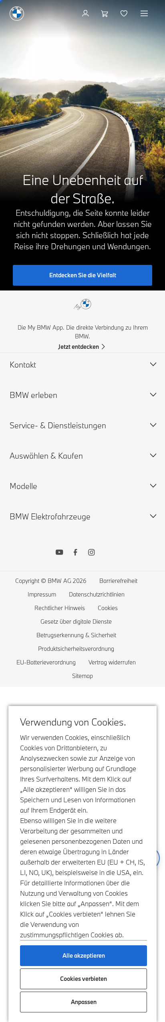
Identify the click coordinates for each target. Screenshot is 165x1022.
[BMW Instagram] (91, 553)
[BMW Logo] (17, 13)
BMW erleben (33, 395)
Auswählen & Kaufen (46, 456)
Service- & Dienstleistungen (58, 425)
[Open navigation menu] (145, 13)
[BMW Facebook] (75, 553)
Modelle (23, 486)
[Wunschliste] (125, 13)
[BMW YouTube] (59, 553)
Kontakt (23, 365)
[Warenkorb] (105, 13)
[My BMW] (86, 13)
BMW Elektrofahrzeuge (50, 516)
